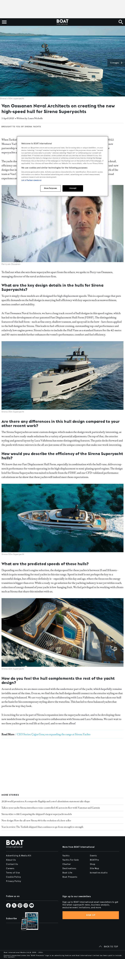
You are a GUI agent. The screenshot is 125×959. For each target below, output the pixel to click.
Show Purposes (50, 188)
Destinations (69, 868)
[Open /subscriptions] (26, 921)
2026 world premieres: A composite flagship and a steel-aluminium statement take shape (46, 801)
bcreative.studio (99, 873)
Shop (92, 864)
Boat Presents (69, 877)
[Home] (62, 22)
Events (93, 855)
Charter (66, 864)
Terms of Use (13, 873)
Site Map (94, 868)
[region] (62, 166)
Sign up (90, 915)
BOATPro (94, 860)
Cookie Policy (13, 877)
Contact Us (12, 864)
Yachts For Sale (70, 860)
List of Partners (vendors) (31, 180)
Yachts (66, 855)
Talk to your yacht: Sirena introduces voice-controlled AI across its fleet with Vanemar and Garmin (51, 807)
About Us (11, 860)
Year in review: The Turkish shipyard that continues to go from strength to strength (42, 826)
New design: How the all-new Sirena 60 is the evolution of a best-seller (36, 820)
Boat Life (67, 873)
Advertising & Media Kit (18, 855)
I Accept (72, 188)
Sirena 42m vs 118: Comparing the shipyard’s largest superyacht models (37, 814)
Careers (10, 868)
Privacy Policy (13, 881)
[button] (116, 63)
